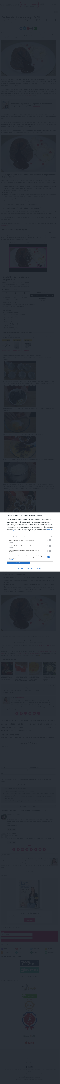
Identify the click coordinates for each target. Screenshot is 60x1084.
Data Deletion (21, 568)
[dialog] (30, 542)
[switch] (49, 540)
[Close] (56, 515)
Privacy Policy (38, 568)
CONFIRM (19, 562)
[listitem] (30, 537)
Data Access (30, 568)
